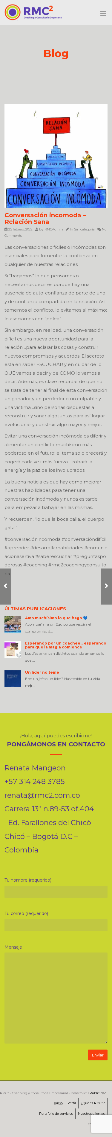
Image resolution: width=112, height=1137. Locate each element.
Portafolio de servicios (56, 1113)
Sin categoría (84, 229)
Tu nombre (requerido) (27, 880)
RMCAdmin (54, 229)
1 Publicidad (97, 1093)
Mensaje (13, 947)
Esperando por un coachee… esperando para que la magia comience (65, 645)
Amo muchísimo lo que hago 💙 (56, 618)
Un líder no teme (42, 672)
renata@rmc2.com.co (42, 795)
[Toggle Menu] (103, 14)
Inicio (58, 1103)
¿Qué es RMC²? (93, 1103)
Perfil (71, 1103)
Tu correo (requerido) (26, 913)
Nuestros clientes (91, 1113)
